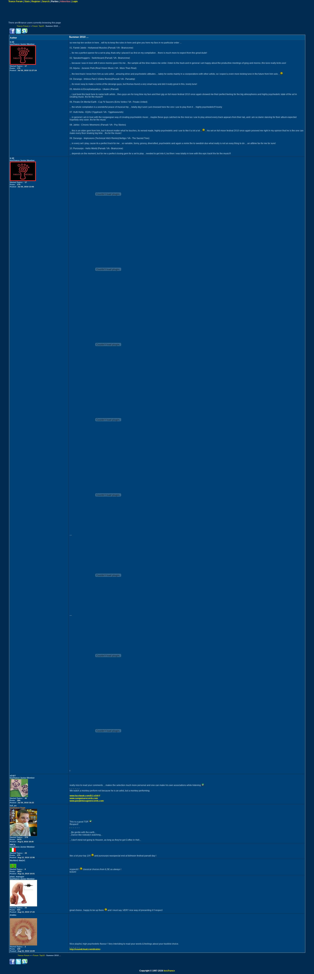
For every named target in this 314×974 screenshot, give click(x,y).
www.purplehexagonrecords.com (87, 801)
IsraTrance (169, 970)
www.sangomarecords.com (84, 798)
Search (45, 1)
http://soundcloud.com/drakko (85, 949)
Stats (27, 1)
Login (75, 1)
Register (35, 1)
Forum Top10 (38, 26)
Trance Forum (15, 1)
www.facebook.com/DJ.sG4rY (85, 795)
